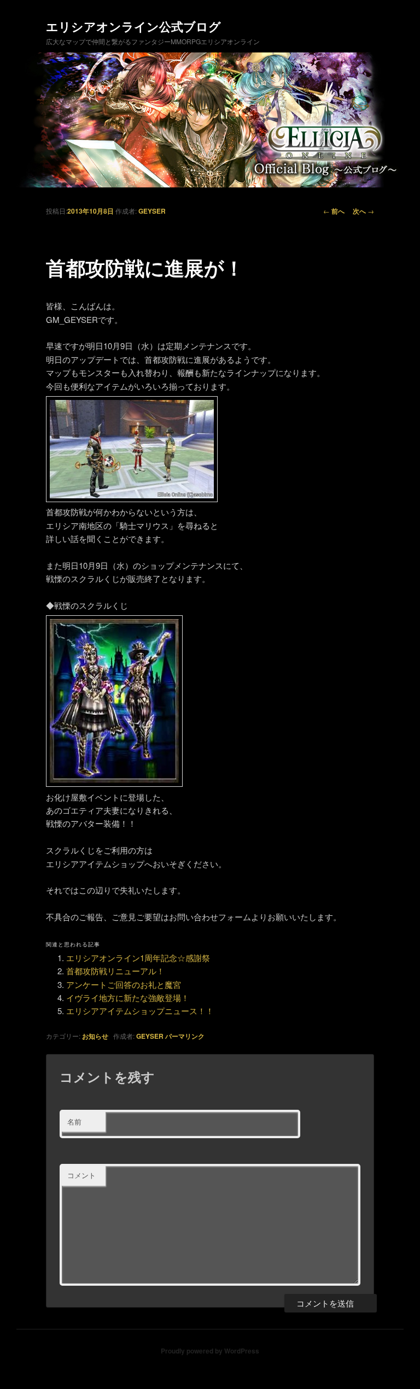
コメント (81, 1175)
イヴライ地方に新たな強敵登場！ (127, 997)
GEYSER (152, 211)
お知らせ (95, 1036)
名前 (74, 1121)
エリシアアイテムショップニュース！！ (140, 1010)
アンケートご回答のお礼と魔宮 (123, 984)
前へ (334, 211)
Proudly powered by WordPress (210, 1351)
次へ (363, 211)
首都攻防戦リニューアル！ (115, 970)
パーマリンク (185, 1036)
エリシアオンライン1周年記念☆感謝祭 (138, 957)
